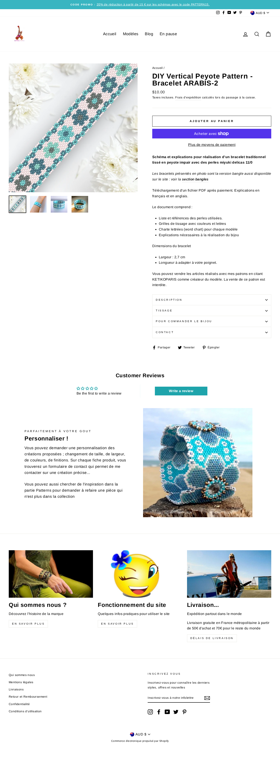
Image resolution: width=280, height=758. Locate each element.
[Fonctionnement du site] (140, 574)
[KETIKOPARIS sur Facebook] (158, 711)
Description (169, 299)
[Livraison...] (229, 574)
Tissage (164, 310)
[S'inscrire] (207, 698)
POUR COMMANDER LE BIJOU (184, 321)
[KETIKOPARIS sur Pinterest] (184, 711)
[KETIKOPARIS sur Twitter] (175, 711)
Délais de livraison (212, 638)
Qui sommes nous (22, 675)
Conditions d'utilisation (25, 711)
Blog (149, 34)
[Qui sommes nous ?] (51, 574)
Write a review (181, 391)
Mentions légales (21, 682)
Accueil (109, 34)
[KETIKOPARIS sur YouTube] (167, 711)
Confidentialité (19, 704)
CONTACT (165, 332)
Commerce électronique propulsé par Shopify (140, 740)
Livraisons (16, 689)
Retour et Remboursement (28, 696)
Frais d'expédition (188, 97)
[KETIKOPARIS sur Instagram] (150, 711)
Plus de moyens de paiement (211, 145)
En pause (168, 34)
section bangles (195, 179)
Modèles (130, 34)
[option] (140, 4)
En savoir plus (28, 623)
